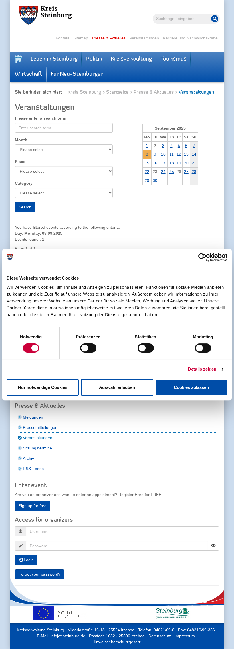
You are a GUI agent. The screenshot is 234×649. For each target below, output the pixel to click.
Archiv (28, 458)
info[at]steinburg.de (68, 636)
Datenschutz (159, 636)
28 (194, 171)
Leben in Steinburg (54, 59)
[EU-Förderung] (61, 613)
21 (194, 163)
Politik (94, 59)
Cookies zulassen (191, 387)
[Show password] (213, 546)
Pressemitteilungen (40, 427)
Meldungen (33, 417)
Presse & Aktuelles (109, 38)
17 (163, 163)
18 (171, 163)
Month (21, 140)
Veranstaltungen (144, 38)
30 (155, 180)
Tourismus (173, 59)
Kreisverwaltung (131, 59)
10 (163, 154)
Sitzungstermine (37, 448)
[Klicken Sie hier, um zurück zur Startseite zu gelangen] (18, 59)
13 (186, 154)
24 (163, 171)
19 (179, 163)
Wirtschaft (28, 74)
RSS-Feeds (33, 468)
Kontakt (62, 38)
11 (171, 154)
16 (155, 163)
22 (147, 171)
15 (147, 163)
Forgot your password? (39, 574)
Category (24, 183)
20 (186, 163)
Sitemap (80, 38)
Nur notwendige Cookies (42, 387)
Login (28, 560)
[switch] (88, 348)
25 (171, 171)
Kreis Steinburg (84, 92)
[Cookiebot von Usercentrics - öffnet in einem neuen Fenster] (202, 257)
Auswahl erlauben (117, 387)
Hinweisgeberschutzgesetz (116, 642)
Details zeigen (202, 369)
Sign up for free (33, 505)
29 (147, 180)
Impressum (185, 636)
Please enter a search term (40, 118)
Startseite (117, 92)
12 (179, 154)
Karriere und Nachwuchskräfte (190, 38)
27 (186, 171)
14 (194, 154)
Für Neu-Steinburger (77, 74)
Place (20, 161)
